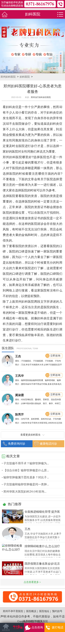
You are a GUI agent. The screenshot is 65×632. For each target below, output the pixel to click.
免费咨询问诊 (16, 443)
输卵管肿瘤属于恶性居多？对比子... (26, 477)
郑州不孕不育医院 (13, 611)
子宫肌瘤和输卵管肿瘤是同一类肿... (26, 484)
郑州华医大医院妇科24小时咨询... (24, 491)
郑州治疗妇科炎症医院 (41, 97)
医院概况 (31, 611)
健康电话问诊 (48, 443)
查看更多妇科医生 (30, 434)
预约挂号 (57, 611)
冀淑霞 (19, 395)
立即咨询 (55, 355)
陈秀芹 (19, 414)
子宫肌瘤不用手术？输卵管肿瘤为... (26, 463)
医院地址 (44, 611)
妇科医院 (25, 76)
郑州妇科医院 (8, 76)
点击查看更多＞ (32, 582)
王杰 (18, 356)
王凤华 (19, 375)
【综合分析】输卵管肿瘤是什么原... (26, 470)
